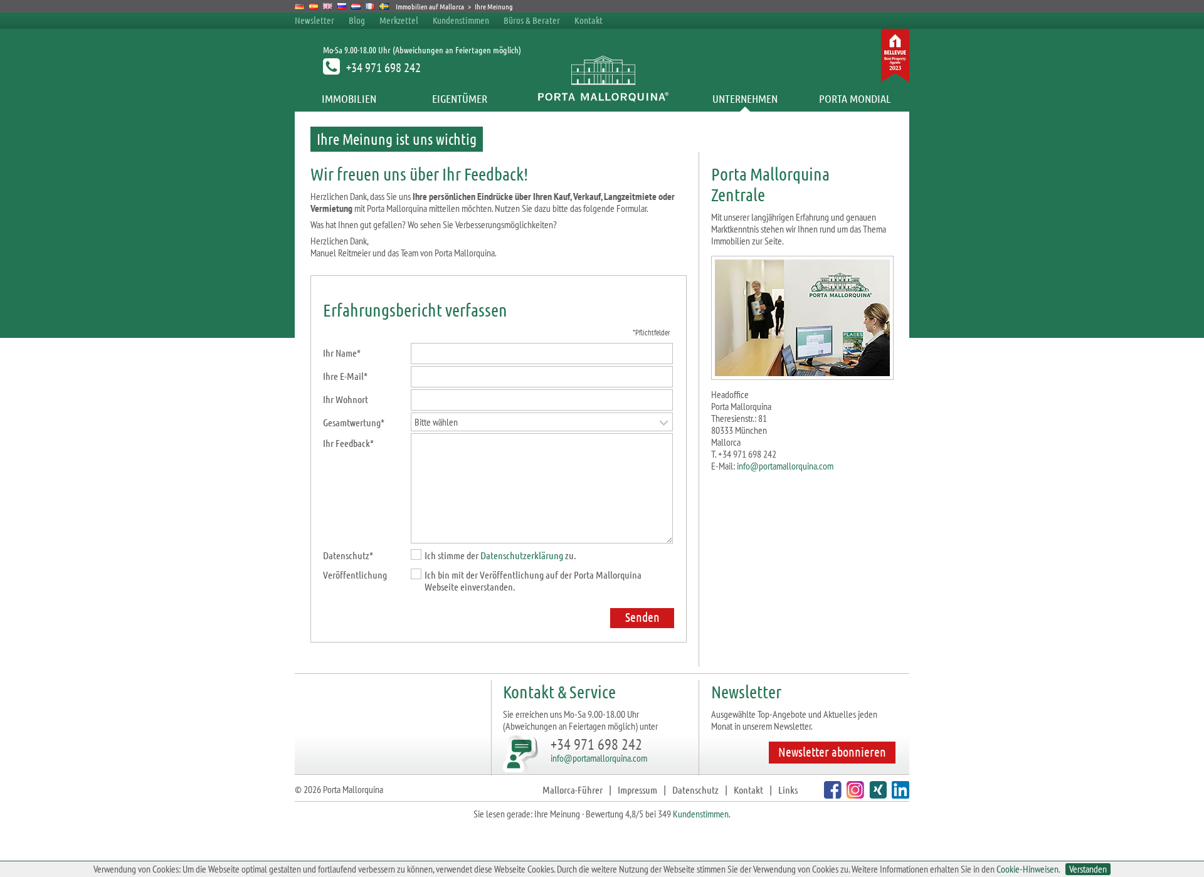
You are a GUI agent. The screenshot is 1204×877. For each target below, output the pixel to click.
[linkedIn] (899, 795)
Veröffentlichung (355, 574)
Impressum (637, 790)
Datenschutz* (348, 555)
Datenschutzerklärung (521, 555)
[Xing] (876, 795)
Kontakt (588, 20)
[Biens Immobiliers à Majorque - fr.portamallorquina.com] (370, 6)
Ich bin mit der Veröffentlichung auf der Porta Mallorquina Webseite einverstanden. (533, 580)
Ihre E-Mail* (345, 376)
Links (788, 790)
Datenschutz (695, 790)
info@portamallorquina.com (785, 466)
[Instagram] (853, 795)
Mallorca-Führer (572, 790)
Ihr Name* (342, 353)
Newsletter (314, 20)
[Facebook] (831, 795)
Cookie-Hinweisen (1027, 869)
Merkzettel (398, 20)
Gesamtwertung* (353, 422)
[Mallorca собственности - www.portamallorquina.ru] (342, 6)
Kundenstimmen (461, 20)
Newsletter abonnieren (832, 751)
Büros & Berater (532, 20)
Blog (357, 20)
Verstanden (1088, 869)
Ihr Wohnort (345, 399)
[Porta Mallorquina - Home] (602, 98)
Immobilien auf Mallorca (430, 6)
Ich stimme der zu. (500, 555)
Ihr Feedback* (348, 443)
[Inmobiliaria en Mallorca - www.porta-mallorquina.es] (314, 6)
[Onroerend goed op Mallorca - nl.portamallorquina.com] (356, 6)
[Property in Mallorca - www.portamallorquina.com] (327, 6)
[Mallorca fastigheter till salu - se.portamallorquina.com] (384, 6)
